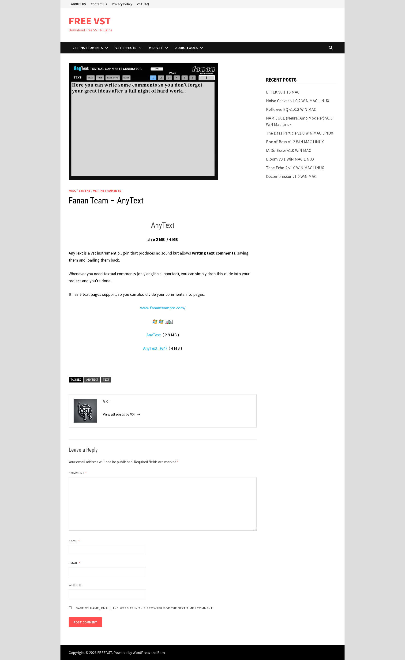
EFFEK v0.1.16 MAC (283, 92)
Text (106, 379)
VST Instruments (87, 47)
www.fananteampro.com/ (162, 308)
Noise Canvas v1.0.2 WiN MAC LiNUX (297, 100)
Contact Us (99, 4)
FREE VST (90, 20)
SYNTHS (84, 190)
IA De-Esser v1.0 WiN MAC (288, 150)
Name (74, 541)
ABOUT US (78, 4)
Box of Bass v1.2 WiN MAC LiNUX (295, 141)
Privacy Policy (122, 4)
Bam (161, 652)
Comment (78, 473)
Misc (72, 190)
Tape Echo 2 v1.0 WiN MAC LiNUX (295, 167)
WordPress (141, 652)
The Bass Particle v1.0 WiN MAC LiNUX (299, 133)
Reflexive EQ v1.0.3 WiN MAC (291, 109)
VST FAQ (143, 4)
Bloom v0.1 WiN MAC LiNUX (290, 159)
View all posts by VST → (121, 414)
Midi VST (156, 47)
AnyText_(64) (155, 348)
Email (75, 563)
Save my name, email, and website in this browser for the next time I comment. (145, 608)
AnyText (153, 335)
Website (75, 585)
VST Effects (125, 47)
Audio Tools (186, 47)
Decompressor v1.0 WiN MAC (291, 176)
